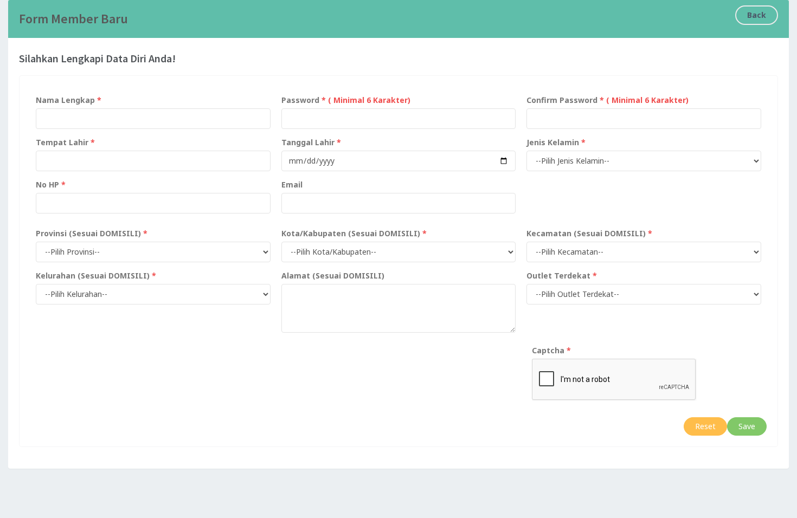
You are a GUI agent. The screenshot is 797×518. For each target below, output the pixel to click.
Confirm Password (561, 100)
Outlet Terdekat (558, 275)
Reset (705, 426)
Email (292, 184)
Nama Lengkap (65, 100)
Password (300, 100)
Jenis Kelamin (552, 142)
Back (756, 15)
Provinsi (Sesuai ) (88, 233)
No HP (47, 184)
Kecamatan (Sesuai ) (586, 233)
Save (746, 426)
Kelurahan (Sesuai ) (93, 275)
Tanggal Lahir (308, 142)
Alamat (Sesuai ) (332, 275)
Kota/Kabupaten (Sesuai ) (350, 233)
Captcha (548, 350)
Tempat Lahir (62, 142)
